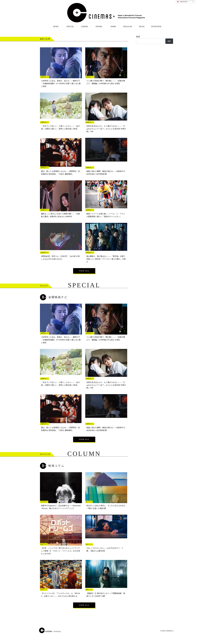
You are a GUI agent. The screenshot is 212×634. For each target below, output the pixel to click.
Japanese (183, 2)
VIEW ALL (84, 271)
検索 (138, 37)
